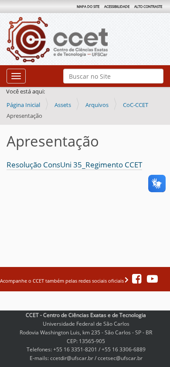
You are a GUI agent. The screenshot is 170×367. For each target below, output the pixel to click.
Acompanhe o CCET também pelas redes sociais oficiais (62, 280)
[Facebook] (137, 280)
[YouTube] (150, 280)
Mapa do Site (88, 6)
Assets (62, 105)
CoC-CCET (135, 105)
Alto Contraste (148, 6)
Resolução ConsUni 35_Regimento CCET (74, 165)
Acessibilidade (116, 6)
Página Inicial (23, 105)
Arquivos (97, 105)
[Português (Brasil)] (79, 40)
